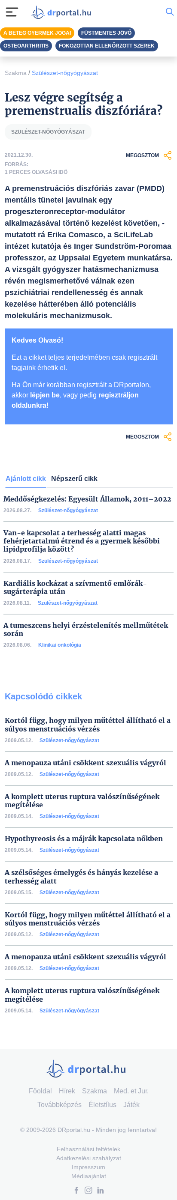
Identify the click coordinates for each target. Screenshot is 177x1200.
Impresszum (88, 1167)
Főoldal (40, 1091)
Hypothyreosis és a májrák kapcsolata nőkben (84, 839)
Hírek (67, 1091)
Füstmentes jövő (106, 33)
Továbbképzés (59, 1104)
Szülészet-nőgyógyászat (65, 72)
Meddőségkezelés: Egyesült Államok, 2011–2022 (87, 499)
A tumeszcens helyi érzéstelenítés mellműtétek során (85, 629)
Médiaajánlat (88, 1176)
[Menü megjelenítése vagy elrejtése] (12, 12)
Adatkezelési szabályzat (88, 1158)
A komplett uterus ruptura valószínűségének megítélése (82, 801)
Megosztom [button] (142, 155)
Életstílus (102, 1104)
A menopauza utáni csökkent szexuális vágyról (85, 763)
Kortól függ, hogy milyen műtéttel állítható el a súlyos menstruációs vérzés (88, 724)
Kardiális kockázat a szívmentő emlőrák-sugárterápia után (75, 587)
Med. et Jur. (131, 1091)
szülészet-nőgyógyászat (48, 132)
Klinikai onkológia (59, 645)
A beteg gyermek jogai (37, 33)
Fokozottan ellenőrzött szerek (107, 46)
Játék (131, 1104)
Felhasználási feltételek (88, 1149)
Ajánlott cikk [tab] (26, 478)
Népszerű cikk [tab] (74, 478)
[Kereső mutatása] (169, 12)
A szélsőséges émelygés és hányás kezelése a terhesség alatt (81, 877)
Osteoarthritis (26, 46)
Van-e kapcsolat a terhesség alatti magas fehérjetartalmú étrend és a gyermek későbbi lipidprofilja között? (81, 541)
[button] (76, 1191)
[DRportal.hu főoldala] (63, 12)
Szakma (16, 72)
